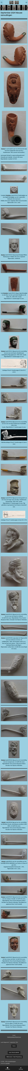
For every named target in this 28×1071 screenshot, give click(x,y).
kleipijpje (8, 195)
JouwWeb (8, 1063)
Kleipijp (3, 149)
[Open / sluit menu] (26, 2)
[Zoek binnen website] (1, 2)
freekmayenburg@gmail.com (14, 1037)
